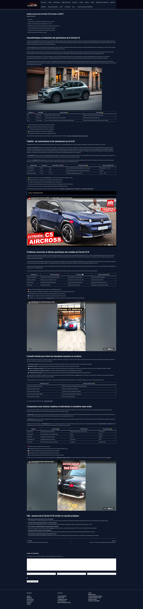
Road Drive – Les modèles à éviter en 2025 (84, 188)
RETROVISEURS (56, 2)
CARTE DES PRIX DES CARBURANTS (85, 6)
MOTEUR (87, 2)
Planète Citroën (50, 298)
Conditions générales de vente (94, 597)
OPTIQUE (81, 2)
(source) (109, 457)
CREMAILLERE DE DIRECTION (102, 2)
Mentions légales (91, 594)
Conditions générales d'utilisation (95, 596)
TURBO (49, 2)
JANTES (92, 2)
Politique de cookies (92, 599)
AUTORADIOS (67, 6)
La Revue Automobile (48, 401)
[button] (75, 7)
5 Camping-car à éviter (62, 599)
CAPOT (61, 6)
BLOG (73, 6)
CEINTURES (43, 6)
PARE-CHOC (74, 2)
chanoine (29, 596)
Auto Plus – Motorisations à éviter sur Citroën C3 (77, 135)
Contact (90, 593)
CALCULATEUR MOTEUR (53, 6)
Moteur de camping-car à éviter (64, 602)
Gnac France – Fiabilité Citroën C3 (67, 188)
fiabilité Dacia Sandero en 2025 (63, 457)
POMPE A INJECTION (66, 2)
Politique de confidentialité (93, 600)
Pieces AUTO (43, 2)
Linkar (77, 375)
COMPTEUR (112, 2)
